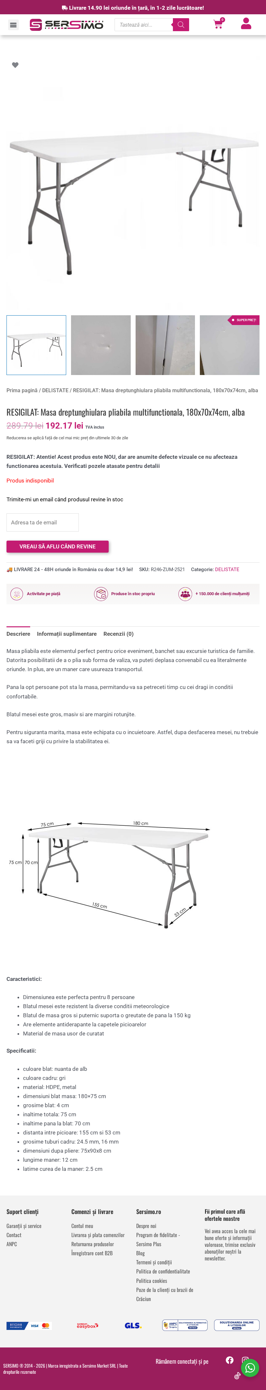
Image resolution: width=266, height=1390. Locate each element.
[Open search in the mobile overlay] (152, 24)
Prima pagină (22, 390)
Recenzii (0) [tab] (118, 634)
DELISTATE (55, 390)
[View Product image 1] (36, 345)
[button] (13, 24)
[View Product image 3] (165, 345)
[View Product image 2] (101, 345)
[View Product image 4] (230, 345)
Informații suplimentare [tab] (67, 634)
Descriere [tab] (18, 634)
